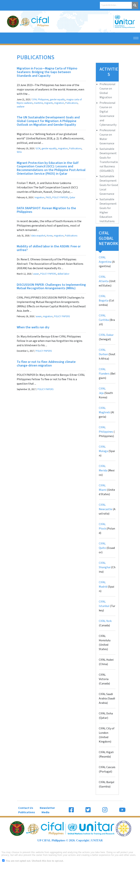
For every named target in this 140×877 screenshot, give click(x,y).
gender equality (57, 99)
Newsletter (47, 808)
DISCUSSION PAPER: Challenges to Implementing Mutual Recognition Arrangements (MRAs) (51, 286)
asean (36, 274)
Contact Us (25, 808)
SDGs (19, 152)
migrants (48, 103)
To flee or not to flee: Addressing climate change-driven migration (46, 364)
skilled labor (63, 274)
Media (45, 812)
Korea (49, 235)
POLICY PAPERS (60, 197)
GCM (38, 148)
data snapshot (38, 235)
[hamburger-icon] (136, 38)
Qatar (72, 197)
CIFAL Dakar (106, 335)
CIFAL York (105, 621)
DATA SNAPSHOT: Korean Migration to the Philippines (46, 210)
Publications (71, 103)
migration (59, 103)
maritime (38, 103)
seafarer (20, 106)
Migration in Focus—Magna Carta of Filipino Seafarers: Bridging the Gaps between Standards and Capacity (47, 72)
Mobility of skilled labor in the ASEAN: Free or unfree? (49, 248)
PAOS (48, 197)
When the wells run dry (33, 327)
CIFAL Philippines (40, 99)
